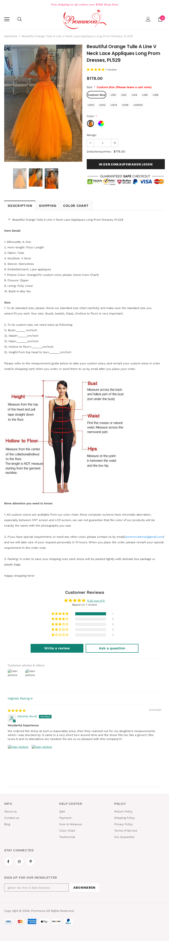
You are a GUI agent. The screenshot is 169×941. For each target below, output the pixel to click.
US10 (91, 105)
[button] (96, 69)
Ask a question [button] (112, 648)
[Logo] (84, 19)
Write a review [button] (57, 648)
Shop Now (111, 4)
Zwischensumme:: (99, 151)
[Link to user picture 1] (18, 755)
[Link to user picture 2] (42, 755)
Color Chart (75, 206)
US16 (125, 105)
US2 (124, 94)
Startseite (11, 36)
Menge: (92, 135)
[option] (43, 103)
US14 (113, 105)
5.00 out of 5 (96, 600)
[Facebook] (8, 861)
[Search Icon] (19, 19)
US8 (155, 94)
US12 (102, 105)
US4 (134, 94)
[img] (17, 710)
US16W (138, 105)
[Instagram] (19, 861)
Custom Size (96, 94)
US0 (113, 94)
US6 (145, 94)
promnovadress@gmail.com (144, 536)
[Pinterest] (31, 861)
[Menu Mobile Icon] (6, 19)
